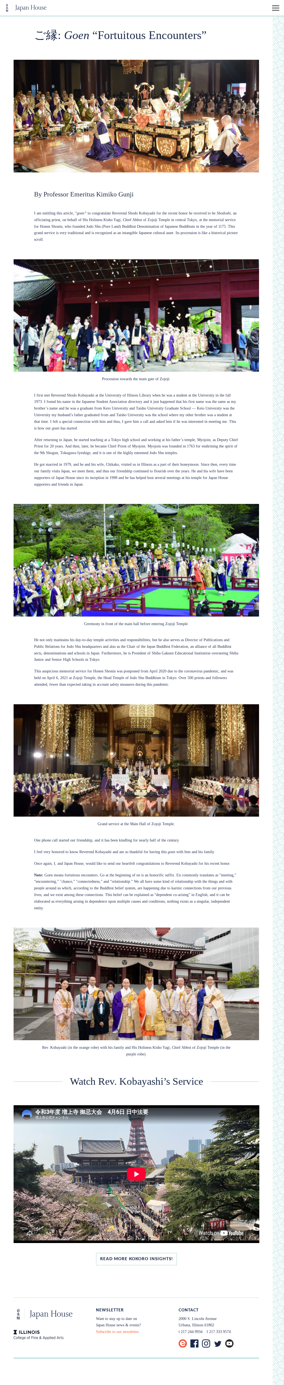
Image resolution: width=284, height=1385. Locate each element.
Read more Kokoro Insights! (136, 1259)
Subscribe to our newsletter (117, 1332)
